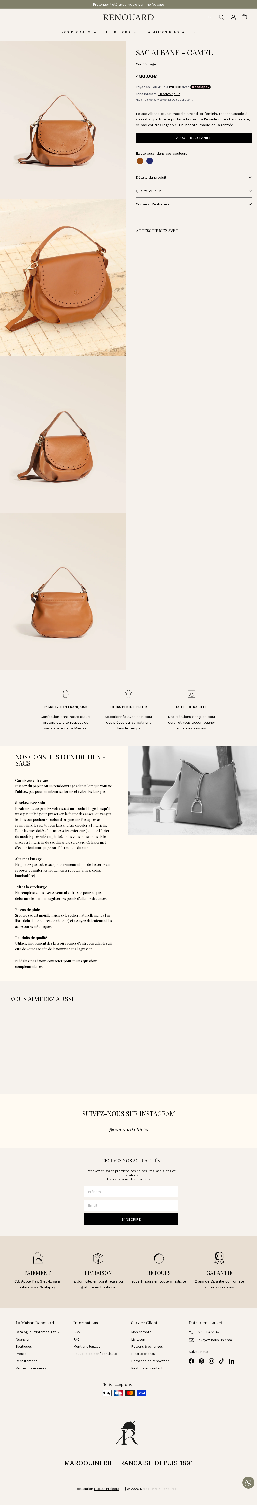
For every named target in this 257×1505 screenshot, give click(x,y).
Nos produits (76, 32)
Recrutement (26, 1361)
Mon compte (141, 1332)
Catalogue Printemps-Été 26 (39, 1332)
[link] (173, 264)
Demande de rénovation (150, 1361)
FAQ (76, 1339)
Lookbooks (119, 32)
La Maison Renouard (169, 32)
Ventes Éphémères (31, 1368)
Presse (21, 1354)
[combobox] (209, 17)
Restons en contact (147, 1368)
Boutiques (24, 1346)
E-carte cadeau (143, 1354)
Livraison (138, 1339)
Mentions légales (86, 1346)
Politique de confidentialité (95, 1354)
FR (210, 17)
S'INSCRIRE (131, 1219)
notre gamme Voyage (146, 4)
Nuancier (23, 1339)
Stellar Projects (106, 1489)
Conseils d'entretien (152, 204)
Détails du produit (151, 177)
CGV (76, 1332)
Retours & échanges (147, 1346)
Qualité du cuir (148, 191)
